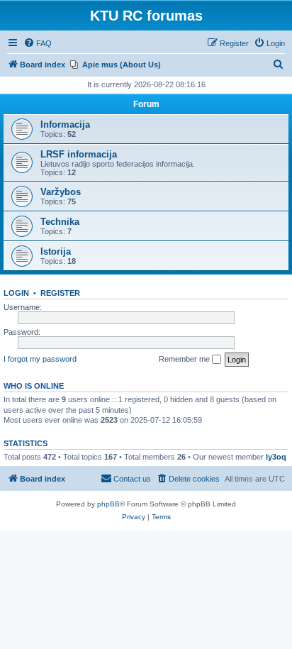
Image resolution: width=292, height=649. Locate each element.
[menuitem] (37, 43)
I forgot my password (40, 359)
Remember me (185, 359)
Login (16, 293)
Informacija (65, 124)
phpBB (108, 504)
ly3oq (276, 457)
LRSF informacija (78, 154)
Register (60, 293)
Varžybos (60, 192)
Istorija (55, 251)
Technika (59, 221)
